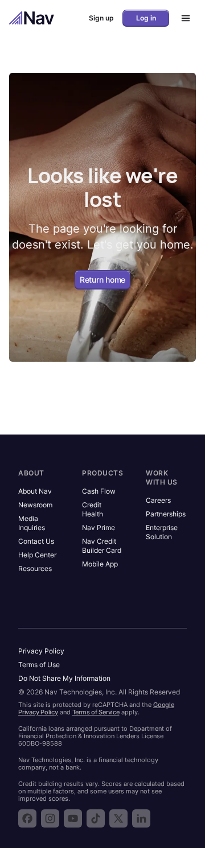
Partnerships (166, 514)
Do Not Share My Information (64, 678)
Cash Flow (99, 491)
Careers (158, 500)
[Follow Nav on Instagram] (50, 818)
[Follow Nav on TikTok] (96, 818)
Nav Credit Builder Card (101, 546)
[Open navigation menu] (182, 18)
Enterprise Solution (162, 532)
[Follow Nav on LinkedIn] (141, 818)
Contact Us (36, 541)
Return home (102, 279)
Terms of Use (39, 664)
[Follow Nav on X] (118, 818)
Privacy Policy (41, 651)
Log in (146, 18)
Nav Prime (98, 527)
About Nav (35, 491)
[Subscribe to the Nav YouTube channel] (73, 818)
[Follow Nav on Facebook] (27, 818)
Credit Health (92, 509)
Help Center (37, 555)
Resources (35, 568)
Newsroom (35, 504)
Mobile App (100, 564)
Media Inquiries (31, 523)
